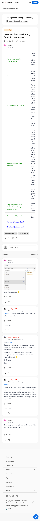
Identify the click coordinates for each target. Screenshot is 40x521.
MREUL (10, 45)
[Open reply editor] (20, 247)
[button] (9, 41)
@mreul (6, 314)
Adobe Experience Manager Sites (10, 8)
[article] (20, 281)
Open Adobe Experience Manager (18, 21)
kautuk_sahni (12, 309)
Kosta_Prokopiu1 (12, 337)
